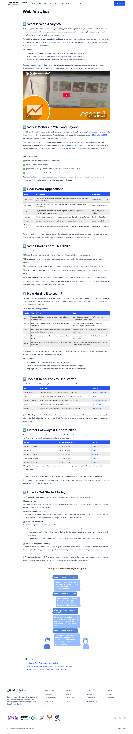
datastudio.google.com (100, 400)
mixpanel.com (97, 408)
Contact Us (119, 3)
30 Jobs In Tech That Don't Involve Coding (42, 663)
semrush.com (97, 404)
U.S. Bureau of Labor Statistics (74, 145)
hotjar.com (96, 396)
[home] (17, 3)
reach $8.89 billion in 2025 (97, 135)
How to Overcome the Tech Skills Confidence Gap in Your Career (50, 666)
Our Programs (36, 3)
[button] (51, 3)
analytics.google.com (99, 392)
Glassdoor (95, 454)
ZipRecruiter (96, 446)
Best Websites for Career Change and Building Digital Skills (47, 669)
